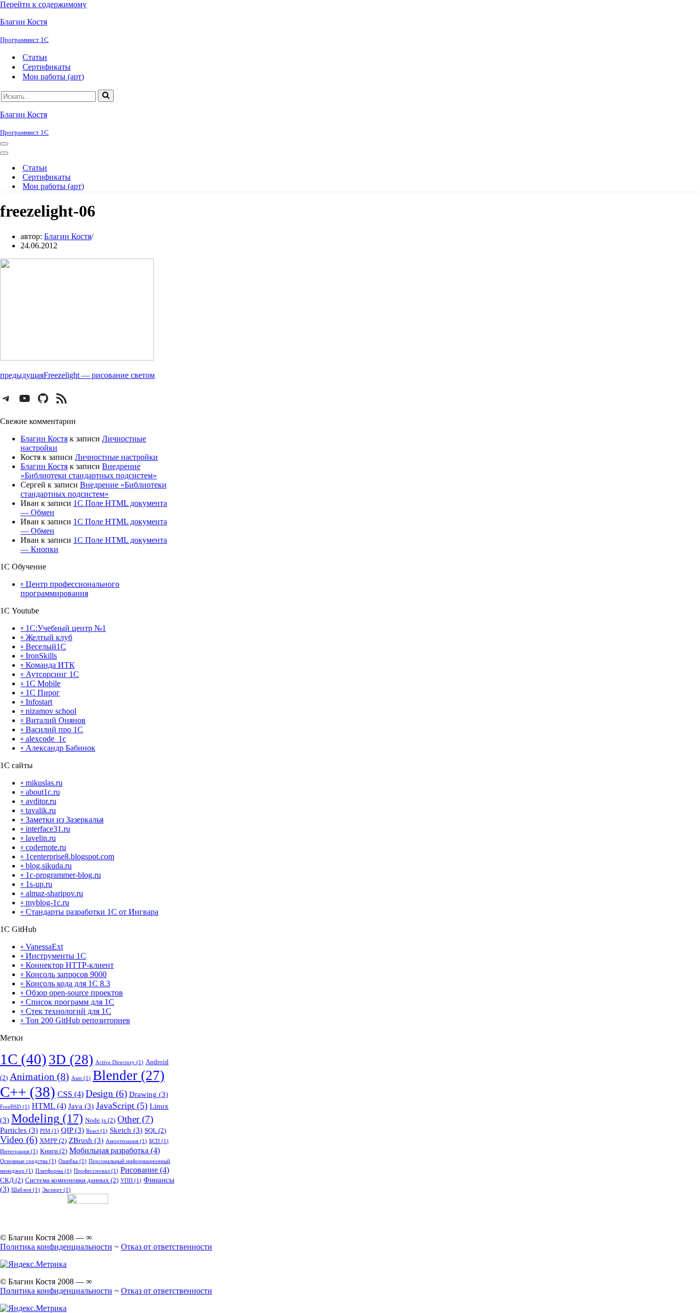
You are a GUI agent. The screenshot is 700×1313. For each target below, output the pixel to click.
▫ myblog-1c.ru (44, 902)
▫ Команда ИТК (47, 665)
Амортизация (126, 1141)
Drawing (148, 1094)
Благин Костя (67, 236)
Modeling (47, 1118)
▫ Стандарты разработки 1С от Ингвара (89, 911)
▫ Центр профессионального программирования (69, 589)
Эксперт (56, 1190)
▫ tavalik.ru (38, 810)
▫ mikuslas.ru (41, 782)
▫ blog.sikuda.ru (46, 865)
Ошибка (72, 1161)
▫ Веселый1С (43, 646)
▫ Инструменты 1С (53, 955)
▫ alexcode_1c (43, 738)
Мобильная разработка (114, 1150)
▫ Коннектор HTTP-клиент (67, 965)
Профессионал (96, 1171)
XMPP (53, 1141)
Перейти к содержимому (43, 4)
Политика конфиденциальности (56, 1246)
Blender (128, 1075)
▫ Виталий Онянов (53, 720)
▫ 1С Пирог (40, 692)
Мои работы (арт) (53, 76)
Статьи (35, 57)
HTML (49, 1106)
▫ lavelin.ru (38, 838)
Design (106, 1094)
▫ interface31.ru (45, 828)
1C (23, 1059)
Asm (81, 1078)
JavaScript (122, 1105)
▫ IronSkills (38, 655)
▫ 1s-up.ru (36, 884)
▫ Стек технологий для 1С (65, 1011)
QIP (72, 1130)
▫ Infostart (36, 701)
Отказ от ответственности (166, 1246)
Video (18, 1140)
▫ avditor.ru (38, 801)
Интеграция (19, 1151)
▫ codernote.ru (43, 847)
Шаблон (25, 1190)
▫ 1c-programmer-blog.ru (60, 875)
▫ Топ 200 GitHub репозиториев (75, 1020)
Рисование (144, 1170)
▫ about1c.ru (40, 792)
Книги (53, 1151)
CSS (70, 1094)
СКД (11, 1180)
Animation (39, 1076)
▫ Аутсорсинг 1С (49, 674)
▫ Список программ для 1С (67, 1002)
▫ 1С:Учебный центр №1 (63, 628)
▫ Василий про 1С (51, 729)
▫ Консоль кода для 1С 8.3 (65, 983)
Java (81, 1106)
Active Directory (119, 1062)
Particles (19, 1130)
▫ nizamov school (48, 711)
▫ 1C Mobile (40, 683)
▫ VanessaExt (41, 946)
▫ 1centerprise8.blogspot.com (67, 856)
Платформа (53, 1171)
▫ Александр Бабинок (57, 748)
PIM (49, 1131)
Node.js (100, 1120)
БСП (159, 1141)
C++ (27, 1092)
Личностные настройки (116, 457)
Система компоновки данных (71, 1180)
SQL (155, 1130)
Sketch (126, 1130)
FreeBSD (15, 1107)
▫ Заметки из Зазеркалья (62, 819)
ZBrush (86, 1140)
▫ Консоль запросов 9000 (63, 974)
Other (135, 1119)
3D (71, 1059)
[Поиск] (106, 96)
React (97, 1131)
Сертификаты (47, 66)
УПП (130, 1180)
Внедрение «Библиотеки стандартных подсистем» (88, 471)
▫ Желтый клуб (46, 637)
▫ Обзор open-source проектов (71, 992)
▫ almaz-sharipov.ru (51, 893)
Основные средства (28, 1161)
